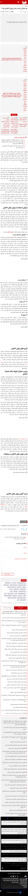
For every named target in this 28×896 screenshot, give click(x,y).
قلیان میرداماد (19, 587)
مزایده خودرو (20, 595)
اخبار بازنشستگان (8, 583)
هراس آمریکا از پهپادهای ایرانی (19, 707)
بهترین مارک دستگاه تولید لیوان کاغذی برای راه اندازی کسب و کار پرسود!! (15, 538)
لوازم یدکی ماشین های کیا (21, 598)
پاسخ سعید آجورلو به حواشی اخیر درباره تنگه (17, 682)
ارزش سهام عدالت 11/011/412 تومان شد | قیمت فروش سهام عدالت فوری (5, 131)
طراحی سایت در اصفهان (12, 598)
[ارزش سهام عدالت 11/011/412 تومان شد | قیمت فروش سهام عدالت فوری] (5, 122)
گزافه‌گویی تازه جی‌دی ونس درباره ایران (18, 636)
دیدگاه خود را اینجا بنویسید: (20, 559)
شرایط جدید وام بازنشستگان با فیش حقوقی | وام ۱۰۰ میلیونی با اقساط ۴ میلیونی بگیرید (14, 131)
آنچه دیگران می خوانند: (19, 138)
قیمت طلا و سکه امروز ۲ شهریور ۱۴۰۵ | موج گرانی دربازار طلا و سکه (13, 626)
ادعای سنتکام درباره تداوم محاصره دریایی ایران (16, 679)
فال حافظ (24, 587)
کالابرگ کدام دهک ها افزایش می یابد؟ (23, 125)
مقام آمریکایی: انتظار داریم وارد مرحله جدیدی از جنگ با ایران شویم (14, 688)
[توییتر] (24, 529)
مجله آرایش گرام (23, 589)
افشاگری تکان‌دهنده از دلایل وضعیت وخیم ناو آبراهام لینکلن (13, 676)
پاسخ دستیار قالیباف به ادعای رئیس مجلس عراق (16, 670)
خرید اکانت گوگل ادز (22, 591)
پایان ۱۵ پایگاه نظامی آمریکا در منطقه (18, 692)
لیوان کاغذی (23, 521)
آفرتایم (24, 595)
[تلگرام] (26, 529)
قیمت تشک (14, 583)
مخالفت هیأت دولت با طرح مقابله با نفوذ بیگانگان (16, 655)
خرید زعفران (16, 591)
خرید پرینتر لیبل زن (11, 593)
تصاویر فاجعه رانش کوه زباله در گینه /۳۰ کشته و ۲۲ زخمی (14, 618)
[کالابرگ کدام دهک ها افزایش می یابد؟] (23, 120)
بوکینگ (16, 593)
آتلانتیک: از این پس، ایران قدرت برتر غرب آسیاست (15, 713)
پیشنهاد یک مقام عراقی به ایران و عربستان (17, 658)
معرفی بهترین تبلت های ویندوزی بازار (18, 704)
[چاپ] (1, 12)
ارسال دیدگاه (7, 574)
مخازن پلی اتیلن (6, 585)
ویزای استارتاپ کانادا (13, 585)
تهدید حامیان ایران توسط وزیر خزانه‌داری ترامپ (16, 633)
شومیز (18, 600)
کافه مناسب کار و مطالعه (11, 587)
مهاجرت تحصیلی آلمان (22, 585)
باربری (5, 593)
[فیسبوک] (22, 529)
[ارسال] (3, 12)
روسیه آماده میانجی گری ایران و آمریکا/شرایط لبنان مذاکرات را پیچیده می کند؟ (13, 621)
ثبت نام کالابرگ (16, 589)
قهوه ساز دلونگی (23, 600)
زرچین (11, 591)
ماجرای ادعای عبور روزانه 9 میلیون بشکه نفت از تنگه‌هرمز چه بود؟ (13, 696)
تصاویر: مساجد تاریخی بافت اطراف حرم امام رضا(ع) (15, 649)
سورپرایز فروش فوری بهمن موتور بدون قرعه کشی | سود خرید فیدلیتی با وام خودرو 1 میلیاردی (11, 880)
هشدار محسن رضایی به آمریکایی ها (18, 673)
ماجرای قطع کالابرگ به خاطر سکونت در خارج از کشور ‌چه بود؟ (14, 700)
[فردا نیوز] (24, 2)
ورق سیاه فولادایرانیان (22, 593)
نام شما (25, 547)
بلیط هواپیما (15, 595)
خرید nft (11, 589)
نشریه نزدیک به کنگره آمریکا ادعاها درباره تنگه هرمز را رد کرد (13, 710)
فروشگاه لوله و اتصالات (7, 595)
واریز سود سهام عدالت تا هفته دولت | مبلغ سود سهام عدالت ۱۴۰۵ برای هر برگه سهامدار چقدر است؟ (13, 639)
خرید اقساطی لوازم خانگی (21, 583)
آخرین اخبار (20, 608)
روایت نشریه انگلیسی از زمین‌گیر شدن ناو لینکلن (16, 646)
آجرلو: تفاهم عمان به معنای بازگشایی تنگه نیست (16, 643)
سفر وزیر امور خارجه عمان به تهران (19, 630)
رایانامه (25, 553)
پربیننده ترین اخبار (7, 608)
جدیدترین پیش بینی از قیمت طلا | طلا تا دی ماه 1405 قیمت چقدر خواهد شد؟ (13, 661)
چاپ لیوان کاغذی (22, 439)
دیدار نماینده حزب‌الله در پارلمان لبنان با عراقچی (16, 685)
